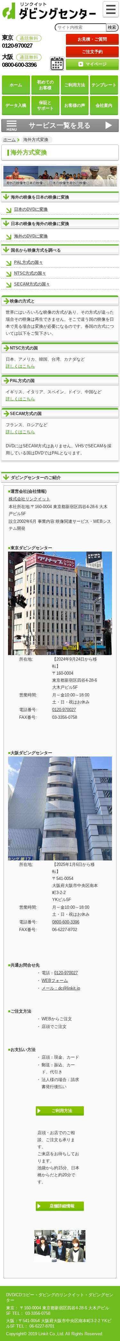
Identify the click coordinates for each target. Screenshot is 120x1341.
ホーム (9, 139)
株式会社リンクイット (29, 499)
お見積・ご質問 (92, 39)
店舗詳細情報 (62, 1206)
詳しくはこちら (20, 366)
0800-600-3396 (65, 922)
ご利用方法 (62, 1110)
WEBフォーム (55, 980)
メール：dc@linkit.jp (61, 988)
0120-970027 (64, 709)
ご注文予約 (92, 51)
